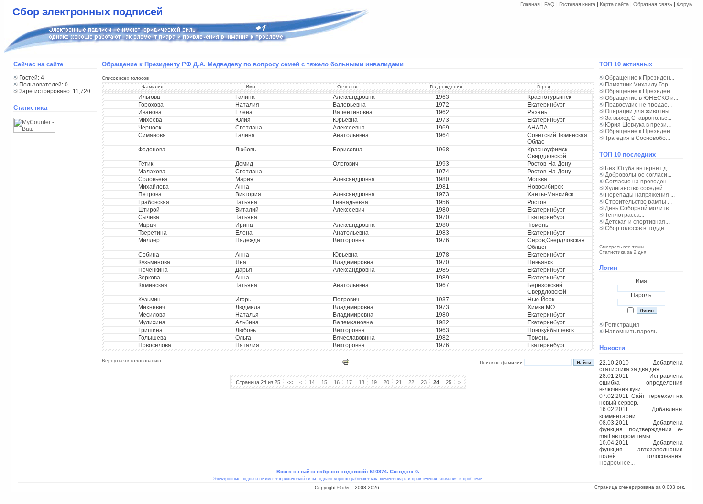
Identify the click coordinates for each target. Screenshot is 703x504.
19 (374, 382)
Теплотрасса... (624, 215)
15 (324, 382)
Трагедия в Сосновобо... (637, 138)
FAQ (549, 4)
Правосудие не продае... (638, 104)
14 (312, 382)
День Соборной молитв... (639, 208)
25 (448, 382)
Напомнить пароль (631, 331)
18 (361, 382)
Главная (530, 4)
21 (399, 382)
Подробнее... (617, 463)
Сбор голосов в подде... (637, 228)
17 (349, 382)
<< (290, 382)
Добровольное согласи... (638, 175)
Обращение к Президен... (639, 78)
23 (424, 382)
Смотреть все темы (621, 246)
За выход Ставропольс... (638, 118)
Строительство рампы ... (638, 201)
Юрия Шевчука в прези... (638, 124)
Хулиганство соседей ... (637, 188)
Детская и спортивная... (637, 221)
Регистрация (622, 325)
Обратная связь (652, 4)
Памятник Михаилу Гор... (638, 84)
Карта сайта (614, 4)
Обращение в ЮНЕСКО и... (641, 98)
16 (337, 382)
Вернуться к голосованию (131, 360)
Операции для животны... (639, 111)
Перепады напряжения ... (640, 195)
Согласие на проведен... (638, 181)
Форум (685, 4)
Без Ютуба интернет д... (638, 168)
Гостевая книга (577, 4)
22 (411, 382)
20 (386, 382)
